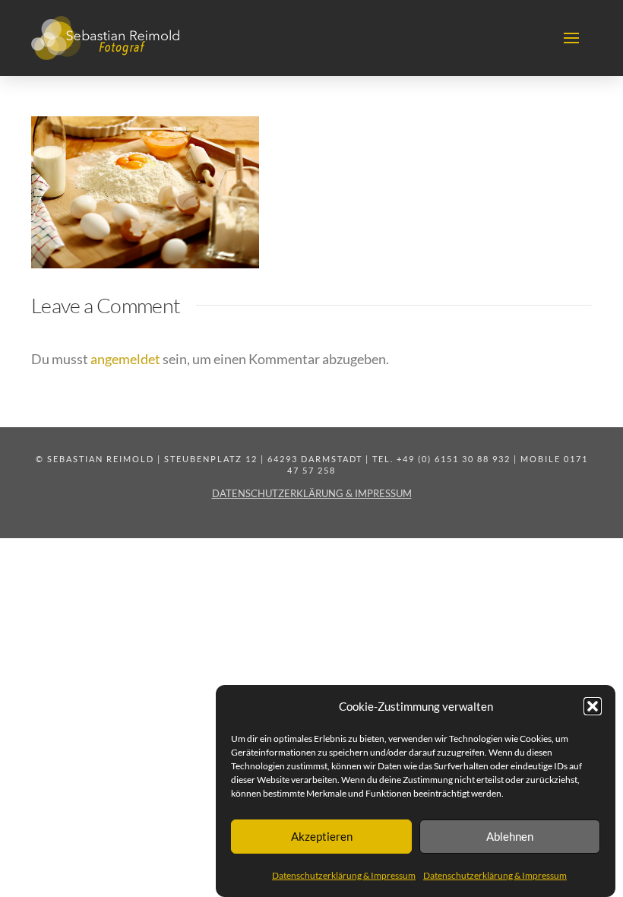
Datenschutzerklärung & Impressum (344, 875)
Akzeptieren (322, 836)
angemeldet (125, 358)
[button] (592, 706)
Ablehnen (509, 836)
